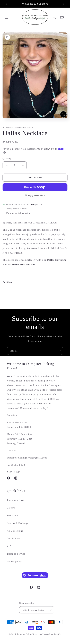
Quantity (7, 158)
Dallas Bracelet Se (23, 264)
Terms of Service (16, 554)
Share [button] (9, 282)
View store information (18, 213)
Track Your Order (16, 500)
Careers (11, 507)
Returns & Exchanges (18, 523)
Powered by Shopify (51, 634)
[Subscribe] (59, 351)
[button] (7, 17)
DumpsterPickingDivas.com (29, 634)
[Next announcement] (63, 3)
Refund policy (14, 561)
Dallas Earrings (56, 260)
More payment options (35, 195)
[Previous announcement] (6, 3)
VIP (9, 546)
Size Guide (12, 515)
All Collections (15, 531)
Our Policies (13, 538)
